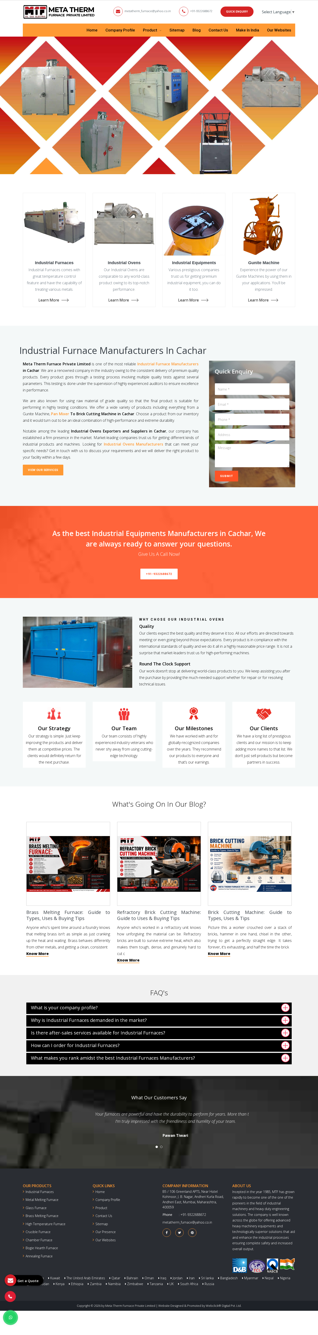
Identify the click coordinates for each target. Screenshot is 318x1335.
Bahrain (132, 1278)
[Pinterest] (192, 1232)
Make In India (247, 30)
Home (92, 30)
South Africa (188, 1284)
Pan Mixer (60, 413)
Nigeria (284, 1278)
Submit (226, 476)
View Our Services (43, 470)
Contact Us (218, 30)
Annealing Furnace (39, 1256)
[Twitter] (179, 1232)
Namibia (114, 1284)
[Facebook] (167, 1232)
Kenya (59, 1284)
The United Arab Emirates (85, 1278)
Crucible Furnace (38, 1232)
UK (171, 1284)
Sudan (44, 1284)
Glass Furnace (36, 1208)
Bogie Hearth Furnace (42, 1248)
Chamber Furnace (39, 1240)
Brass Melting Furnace (42, 1216)
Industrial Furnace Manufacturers (168, 364)
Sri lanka (207, 1278)
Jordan (177, 1278)
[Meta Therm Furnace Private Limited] (59, 12)
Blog (197, 30)
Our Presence (105, 1232)
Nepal (269, 1278)
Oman (149, 1278)
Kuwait (54, 1278)
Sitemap (177, 30)
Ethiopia (76, 1284)
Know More (37, 953)
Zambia (95, 1284)
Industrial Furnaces (40, 1192)
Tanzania (156, 1284)
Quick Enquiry (237, 11)
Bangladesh (228, 1278)
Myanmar (250, 1278)
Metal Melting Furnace (42, 1199)
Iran (191, 1278)
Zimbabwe (134, 1284)
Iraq (162, 1278)
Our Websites (279, 30)
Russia (209, 1284)
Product (150, 30)
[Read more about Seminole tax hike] (10, 1317)
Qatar (115, 1278)
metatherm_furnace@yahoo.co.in (148, 11)
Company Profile (120, 30)
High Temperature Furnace (45, 1224)
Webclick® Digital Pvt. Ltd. (223, 1306)
